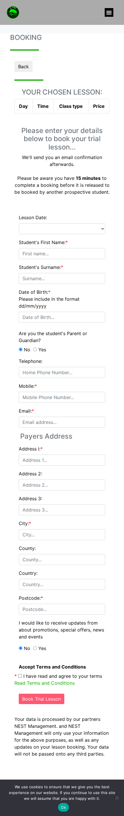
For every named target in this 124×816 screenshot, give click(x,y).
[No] (117, 798)
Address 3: (30, 498)
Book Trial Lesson (41, 699)
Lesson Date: (33, 217)
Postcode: (31, 598)
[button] (109, 12)
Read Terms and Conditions (44, 683)
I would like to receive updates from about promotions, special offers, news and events (61, 630)
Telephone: (30, 361)
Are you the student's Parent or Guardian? (53, 337)
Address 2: (30, 474)
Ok (63, 807)
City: (25, 523)
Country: (28, 573)
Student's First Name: (43, 242)
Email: (26, 411)
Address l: (31, 449)
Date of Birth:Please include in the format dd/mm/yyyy (49, 299)
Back (23, 66)
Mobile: (28, 386)
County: (27, 548)
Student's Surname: (41, 267)
